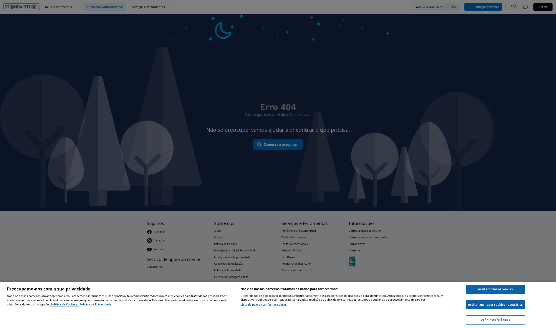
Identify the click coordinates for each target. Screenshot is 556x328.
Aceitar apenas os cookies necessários (495, 305)
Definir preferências (495, 320)
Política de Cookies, (64, 304)
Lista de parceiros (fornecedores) (263, 305)
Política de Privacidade (95, 304)
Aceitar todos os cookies (495, 289)
